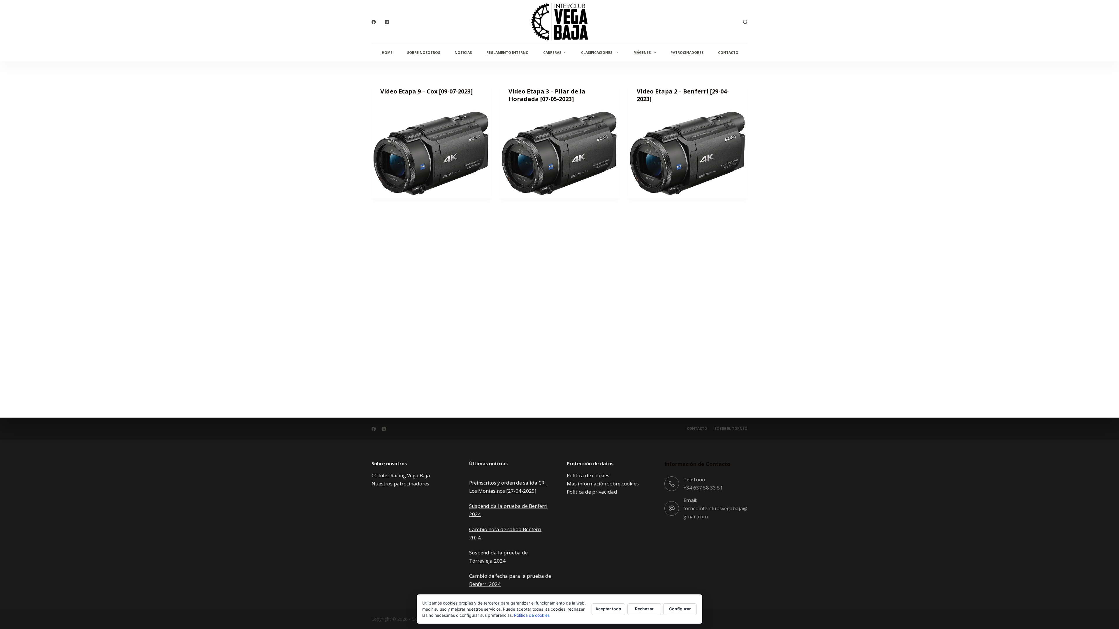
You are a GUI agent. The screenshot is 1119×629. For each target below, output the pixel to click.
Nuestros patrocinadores (400, 483)
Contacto (728, 52)
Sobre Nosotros (423, 52)
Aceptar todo (608, 608)
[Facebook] (374, 22)
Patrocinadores (687, 52)
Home (387, 52)
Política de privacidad (592, 491)
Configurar (680, 608)
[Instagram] (387, 22)
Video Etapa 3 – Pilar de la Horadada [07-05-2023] (547, 95)
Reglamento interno (507, 52)
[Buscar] (745, 22)
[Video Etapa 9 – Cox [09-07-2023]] (431, 153)
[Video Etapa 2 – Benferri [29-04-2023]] (687, 153)
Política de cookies (588, 475)
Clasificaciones (596, 52)
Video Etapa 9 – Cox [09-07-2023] (426, 91)
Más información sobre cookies (603, 483)
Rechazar (644, 608)
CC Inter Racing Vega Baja (401, 475)
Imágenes (641, 52)
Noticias (463, 52)
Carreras (552, 52)
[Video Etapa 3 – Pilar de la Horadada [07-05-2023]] (559, 153)
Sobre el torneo (731, 428)
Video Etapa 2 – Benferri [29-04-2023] (683, 95)
